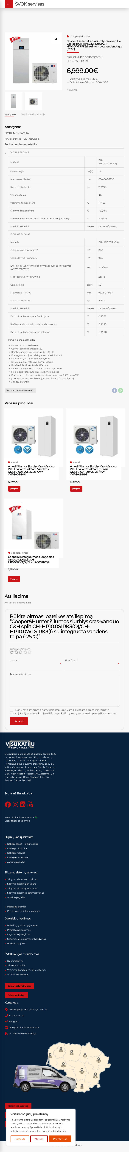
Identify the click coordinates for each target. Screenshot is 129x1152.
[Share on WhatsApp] (120, 390)
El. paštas (71, 660)
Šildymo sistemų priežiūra (21, 883)
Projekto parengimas (19, 930)
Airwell (15, 462)
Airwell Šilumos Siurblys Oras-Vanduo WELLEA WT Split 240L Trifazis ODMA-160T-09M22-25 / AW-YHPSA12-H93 (93, 470)
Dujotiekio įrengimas (19, 934)
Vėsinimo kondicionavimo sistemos (26, 970)
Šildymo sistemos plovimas (22, 879)
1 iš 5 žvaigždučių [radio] (12, 652)
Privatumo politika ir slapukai (23, 911)
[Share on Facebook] (114, 390)
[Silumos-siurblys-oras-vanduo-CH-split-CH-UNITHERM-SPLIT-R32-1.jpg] (33, 528)
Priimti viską (60, 1139)
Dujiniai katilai (15, 961)
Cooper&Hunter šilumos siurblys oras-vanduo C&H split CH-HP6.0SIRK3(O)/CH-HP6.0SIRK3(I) (31, 559)
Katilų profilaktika (17, 848)
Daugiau (14, 578)
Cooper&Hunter (80, 36)
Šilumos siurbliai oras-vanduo (20, 390)
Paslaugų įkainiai (16, 906)
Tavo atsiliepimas (20, 674)
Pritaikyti (20, 1139)
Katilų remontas (16, 852)
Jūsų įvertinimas (20, 649)
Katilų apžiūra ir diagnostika (22, 843)
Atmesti (39, 1139)
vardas (15, 660)
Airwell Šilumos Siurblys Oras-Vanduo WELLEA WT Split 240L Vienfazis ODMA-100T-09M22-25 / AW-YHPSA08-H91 (31, 470)
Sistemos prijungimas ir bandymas (26, 939)
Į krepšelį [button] (14, 488)
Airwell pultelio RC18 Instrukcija (22, 138)
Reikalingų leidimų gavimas (22, 925)
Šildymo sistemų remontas (22, 888)
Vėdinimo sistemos (17, 974)
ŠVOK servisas (29, 4)
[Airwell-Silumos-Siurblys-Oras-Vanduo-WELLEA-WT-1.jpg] (33, 437)
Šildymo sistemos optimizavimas (25, 892)
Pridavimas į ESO (16, 943)
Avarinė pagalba (16, 862)
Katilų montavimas (17, 857)
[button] (57, 37)
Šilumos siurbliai (16, 965)
